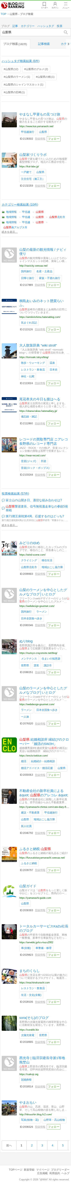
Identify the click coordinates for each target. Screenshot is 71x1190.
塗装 (36, 665)
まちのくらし (29, 971)
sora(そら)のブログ (34, 1018)
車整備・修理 (43, 948)
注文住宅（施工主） (33, 179)
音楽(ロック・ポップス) (35, 468)
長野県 (25, 665)
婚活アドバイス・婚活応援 (37, 768)
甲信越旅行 (27, 132)
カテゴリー (28, 26)
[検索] (66, 32)
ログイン (55, 8)
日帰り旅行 (27, 278)
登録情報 (40, 138)
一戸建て (26, 172)
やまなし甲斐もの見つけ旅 (39, 114)
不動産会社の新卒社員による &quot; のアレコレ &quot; (43, 793)
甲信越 (26, 211)
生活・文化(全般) (31, 995)
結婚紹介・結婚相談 (43, 761)
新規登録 (29, 1169)
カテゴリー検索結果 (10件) (20, 204)
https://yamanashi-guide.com (35, 897)
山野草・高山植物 (54, 1120)
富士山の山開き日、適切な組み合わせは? (34, 500)
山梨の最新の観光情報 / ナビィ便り (42, 252)
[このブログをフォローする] (54, 138)
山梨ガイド (27, 886)
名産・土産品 (44, 271)
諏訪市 (48, 665)
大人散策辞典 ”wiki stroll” (38, 345)
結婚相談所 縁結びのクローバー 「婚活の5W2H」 (44, 742)
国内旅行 (26, 271)
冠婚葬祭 (26, 1079)
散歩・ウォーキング (33, 362)
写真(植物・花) (30, 1120)
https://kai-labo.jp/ (29, 166)
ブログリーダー (60, 1169)
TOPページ (15, 1169)
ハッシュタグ (45, 26)
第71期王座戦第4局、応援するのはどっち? (35, 516)
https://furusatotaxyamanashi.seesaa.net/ (42, 857)
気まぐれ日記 (29, 322)
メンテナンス (29, 658)
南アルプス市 (15, 227)
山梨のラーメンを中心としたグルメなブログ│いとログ (43, 592)
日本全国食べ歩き (31, 618)
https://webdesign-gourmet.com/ (37, 606)
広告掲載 (42, 1173)
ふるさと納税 (35, 849)
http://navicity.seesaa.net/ (33, 265)
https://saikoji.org (28, 1074)
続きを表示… (10, 231)
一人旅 (25, 716)
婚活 (23, 761)
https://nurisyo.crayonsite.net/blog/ (38, 653)
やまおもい (27, 1102)
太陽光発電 (27, 1035)
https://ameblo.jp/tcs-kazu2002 (36, 942)
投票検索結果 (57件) (15, 493)
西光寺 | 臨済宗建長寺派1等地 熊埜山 (43, 1060)
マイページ (42, 1169)
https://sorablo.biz (29, 1029)
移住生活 (47, 560)
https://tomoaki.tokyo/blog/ (34, 357)
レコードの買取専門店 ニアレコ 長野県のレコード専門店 (43, 441)
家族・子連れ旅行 (49, 278)
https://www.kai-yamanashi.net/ (36, 126)
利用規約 (54, 1173)
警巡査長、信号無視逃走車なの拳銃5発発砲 (37, 508)
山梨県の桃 (45, 76)
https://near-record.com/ (32, 455)
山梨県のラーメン (17, 76)
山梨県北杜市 (29, 567)
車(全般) (26, 948)
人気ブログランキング (12, 5)
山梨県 (11, 69)
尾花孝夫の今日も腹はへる (39, 399)
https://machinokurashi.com (34, 982)
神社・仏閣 (27, 376)
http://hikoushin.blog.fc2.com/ (35, 1114)
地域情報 (11, 211)
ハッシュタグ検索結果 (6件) (20, 61)
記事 (15, 26)
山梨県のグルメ (36, 69)
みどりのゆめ (29, 543)
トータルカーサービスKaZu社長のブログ (43, 928)
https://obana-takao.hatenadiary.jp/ (38, 411)
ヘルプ (65, 1173)
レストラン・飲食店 (33, 369)
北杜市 (57, 216)
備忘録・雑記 (29, 416)
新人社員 (26, 826)
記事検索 (44, 43)
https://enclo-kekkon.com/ (33, 755)
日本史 (54, 369)
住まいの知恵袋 (51, 658)
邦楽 (43, 461)
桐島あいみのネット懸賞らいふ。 (41, 303)
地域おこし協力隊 (52, 567)
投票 (59, 26)
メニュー (65, 8)
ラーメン (41, 611)
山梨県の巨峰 (14, 92)
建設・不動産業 (30, 812)
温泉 (52, 362)
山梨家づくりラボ (33, 155)
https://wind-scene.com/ (32, 554)
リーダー (44, 8)
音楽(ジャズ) (28, 461)
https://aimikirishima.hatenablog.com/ (39, 317)
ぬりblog (26, 641)
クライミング (29, 560)
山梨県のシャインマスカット (23, 84)
